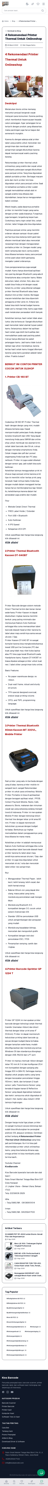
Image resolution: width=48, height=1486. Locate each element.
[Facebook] (3, 1392)
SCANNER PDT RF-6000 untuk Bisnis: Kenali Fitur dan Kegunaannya (23, 1235)
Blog (13, 21)
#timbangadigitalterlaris (16, 1327)
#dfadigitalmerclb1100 (16, 1299)
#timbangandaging (32, 1331)
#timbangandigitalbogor (16, 1350)
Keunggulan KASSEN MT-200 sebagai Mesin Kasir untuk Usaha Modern (28, 1275)
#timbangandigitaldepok (16, 1355)
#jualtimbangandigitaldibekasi (18, 1313)
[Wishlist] (38, 4)
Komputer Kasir (8, 1413)
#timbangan (35, 1327)
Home (6, 21)
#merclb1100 (12, 1317)
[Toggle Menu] (43, 3)
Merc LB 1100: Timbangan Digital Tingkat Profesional (28, 1244)
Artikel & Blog (7, 1438)
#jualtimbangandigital (15, 1308)
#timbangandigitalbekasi (16, 1346)
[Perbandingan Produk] (32, 4)
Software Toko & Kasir (11, 1417)
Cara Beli (5, 1428)
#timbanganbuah (14, 1331)
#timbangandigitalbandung (17, 1341)
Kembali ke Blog (14, 31)
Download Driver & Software (13, 1441)
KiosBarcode (11, 1166)
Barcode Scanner (9, 1403)
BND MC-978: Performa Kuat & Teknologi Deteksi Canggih (27, 1254)
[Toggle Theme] (27, 4)
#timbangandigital (14, 1336)
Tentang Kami (7, 1431)
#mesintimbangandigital (16, 1322)
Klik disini (11, 542)
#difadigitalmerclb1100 (16, 1303)
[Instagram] (7, 1392)
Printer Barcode (8, 1406)
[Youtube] (12, 1392)
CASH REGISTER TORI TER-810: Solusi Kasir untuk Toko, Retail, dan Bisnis (27, 1265)
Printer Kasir (7, 1410)
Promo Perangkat (9, 1435)
